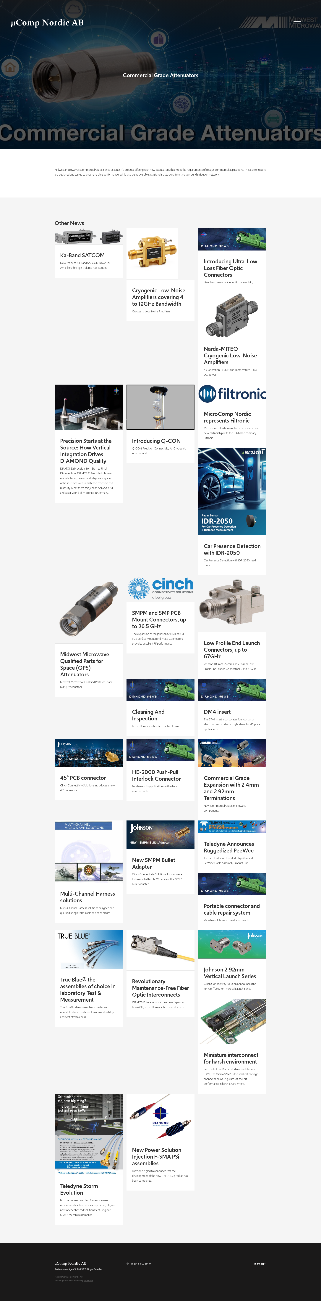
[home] (42, 14)
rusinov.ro (88, 1280)
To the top (260, 1263)
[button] (297, 23)
